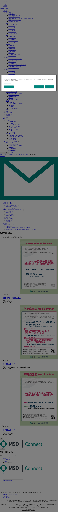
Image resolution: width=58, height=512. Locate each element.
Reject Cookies (39, 86)
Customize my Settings (8, 86)
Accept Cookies (50, 86)
